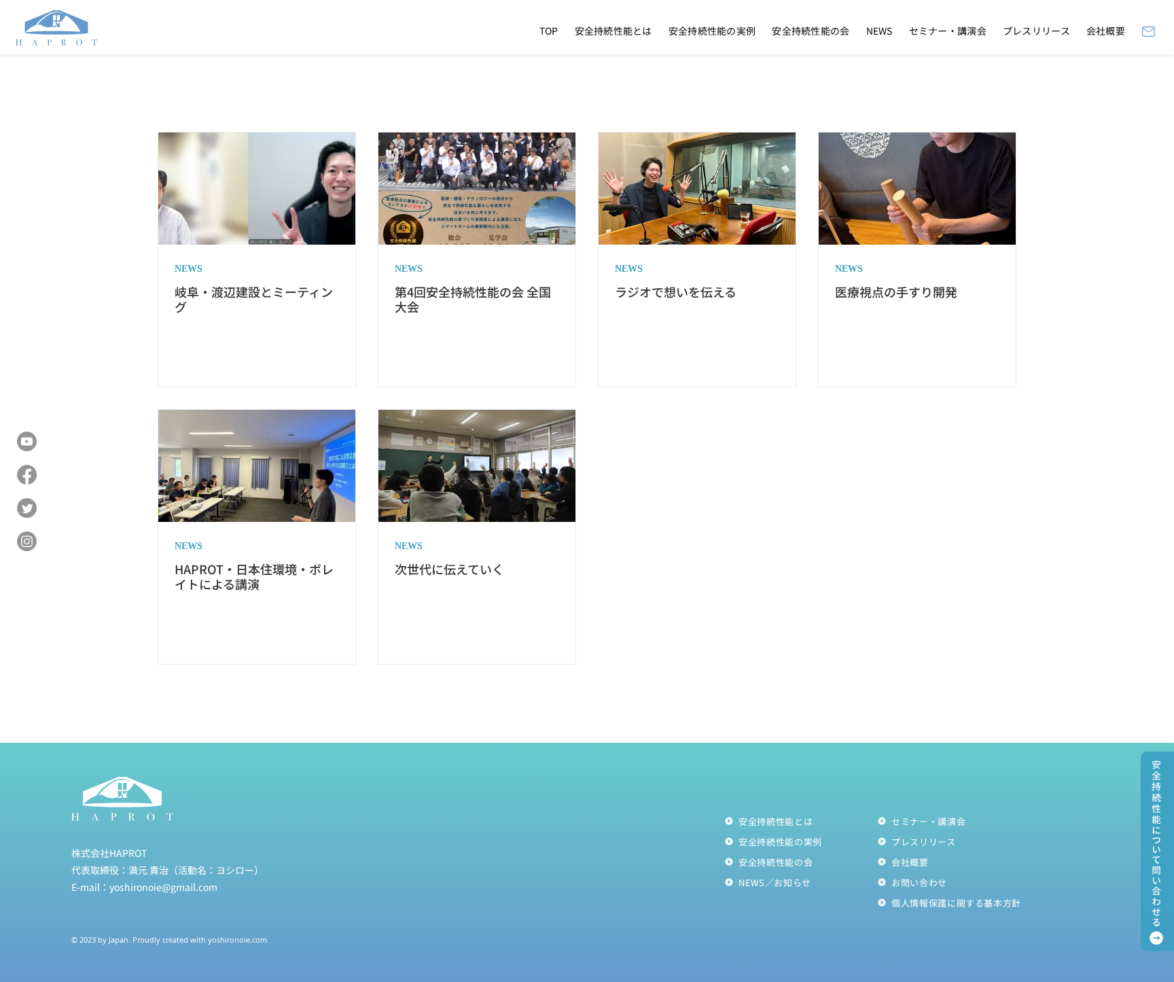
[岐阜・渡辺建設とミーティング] (256, 189)
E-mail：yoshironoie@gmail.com (144, 887)
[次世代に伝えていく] (476, 466)
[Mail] (1148, 31)
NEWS (188, 269)
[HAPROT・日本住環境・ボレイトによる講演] (256, 466)
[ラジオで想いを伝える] (697, 189)
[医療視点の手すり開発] (917, 189)
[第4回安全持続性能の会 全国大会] (476, 189)
